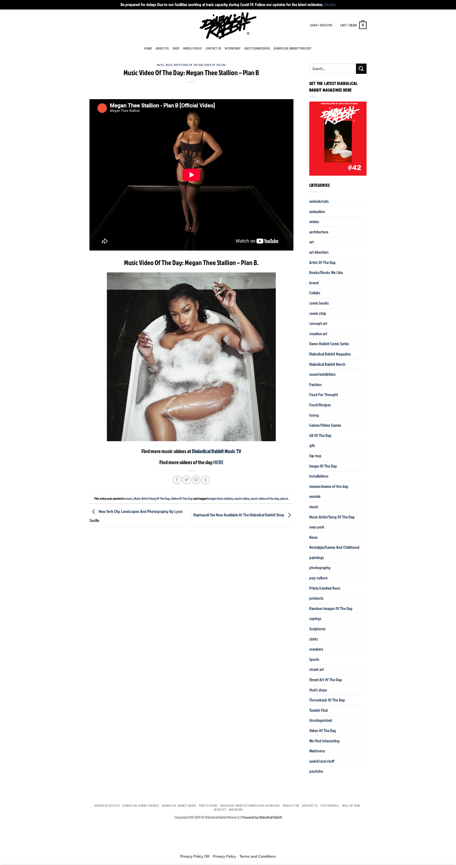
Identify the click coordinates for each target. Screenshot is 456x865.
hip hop (315, 456)
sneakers (316, 649)
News (313, 537)
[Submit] (361, 69)
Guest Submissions (257, 48)
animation (317, 211)
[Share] (20, 829)
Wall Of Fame (351, 805)
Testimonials (329, 805)
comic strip (317, 313)
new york (316, 527)
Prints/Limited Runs (324, 588)
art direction (319, 252)
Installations (319, 476)
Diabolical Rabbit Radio (179, 805)
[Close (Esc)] (5, 829)
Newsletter (291, 805)
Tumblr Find (318, 710)
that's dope (318, 690)
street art (316, 669)
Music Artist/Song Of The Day (184, 65)
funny (314, 415)
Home (148, 48)
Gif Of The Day (320, 435)
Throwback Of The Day (327, 700)
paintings (316, 557)
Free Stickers (208, 805)
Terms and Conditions (257, 856)
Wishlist (220, 809)
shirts (313, 639)
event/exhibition (322, 374)
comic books (319, 303)
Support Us (310, 805)
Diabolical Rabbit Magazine (330, 354)
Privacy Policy (224, 856)
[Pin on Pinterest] (196, 479)
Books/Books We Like (326, 272)
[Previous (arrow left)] (5, 844)
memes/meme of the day (328, 486)
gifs (312, 445)
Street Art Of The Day (325, 680)
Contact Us (213, 48)
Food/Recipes (320, 405)
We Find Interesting (324, 741)
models (315, 496)
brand (314, 283)
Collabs (314, 293)
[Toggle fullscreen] (35, 829)
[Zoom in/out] (51, 829)
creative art (318, 334)
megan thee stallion (220, 498)
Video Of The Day (215, 65)
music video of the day (265, 498)
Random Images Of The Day (331, 608)
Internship (232, 48)
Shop (176, 48)
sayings (315, 618)
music (160, 65)
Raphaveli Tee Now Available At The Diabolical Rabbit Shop (239, 515)
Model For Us (192, 48)
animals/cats (319, 201)
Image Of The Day (323, 466)
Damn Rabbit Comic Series (329, 344)
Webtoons (317, 751)
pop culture (318, 578)
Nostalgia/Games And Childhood (334, 547)
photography (320, 567)
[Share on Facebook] (177, 479)
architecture (318, 232)
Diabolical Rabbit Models (140, 805)
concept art (318, 323)
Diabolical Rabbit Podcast (292, 48)
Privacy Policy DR (195, 856)
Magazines (236, 809)
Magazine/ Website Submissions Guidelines (250, 805)
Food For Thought (323, 394)
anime (314, 221)
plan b (284, 498)
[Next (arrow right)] (20, 844)
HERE (218, 462)
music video (241, 498)
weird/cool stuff (321, 761)
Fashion (315, 384)
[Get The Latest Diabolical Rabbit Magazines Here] (338, 139)
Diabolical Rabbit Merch (327, 364)
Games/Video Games (325, 425)
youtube (316, 771)
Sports (314, 659)
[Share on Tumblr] (205, 479)
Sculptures (317, 629)
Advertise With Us (107, 805)
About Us (162, 48)
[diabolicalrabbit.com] (228, 25)
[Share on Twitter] (186, 479)
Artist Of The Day (322, 262)
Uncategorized (320, 720)
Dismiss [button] (330, 4)
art (311, 242)
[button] (321, 25)
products (316, 598)
